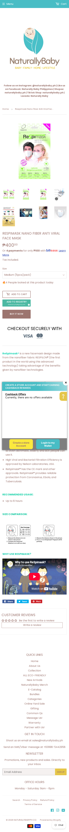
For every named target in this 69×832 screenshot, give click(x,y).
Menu (9, 4)
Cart (63, 4)
